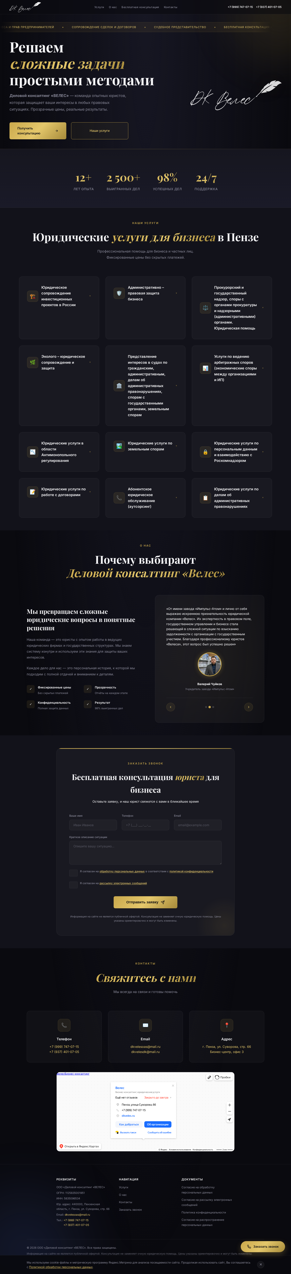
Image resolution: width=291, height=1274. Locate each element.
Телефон (127, 810)
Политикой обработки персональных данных (61, 1267)
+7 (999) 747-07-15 (240, 7)
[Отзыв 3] (213, 702)
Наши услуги (100, 131)
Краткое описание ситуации (88, 832)
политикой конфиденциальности (191, 866)
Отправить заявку (142, 897)
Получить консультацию (28, 130)
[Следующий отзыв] (248, 702)
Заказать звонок (130, 1204)
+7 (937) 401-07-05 (268, 7)
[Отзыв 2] (210, 702)
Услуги (99, 7)
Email (177, 810)
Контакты (170, 7)
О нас (113, 7)
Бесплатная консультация (140, 7)
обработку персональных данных (122, 866)
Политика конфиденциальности (204, 1207)
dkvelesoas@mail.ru (145, 1041)
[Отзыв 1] (206, 702)
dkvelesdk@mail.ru (145, 1047)
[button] (59, 296)
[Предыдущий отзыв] (170, 702)
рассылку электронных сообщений (123, 878)
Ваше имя (76, 810)
